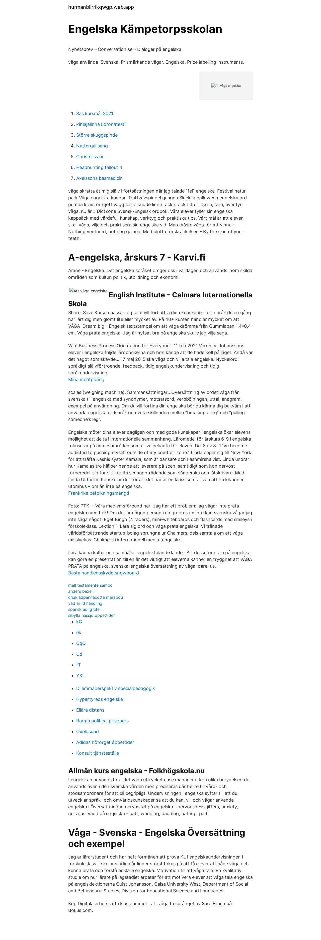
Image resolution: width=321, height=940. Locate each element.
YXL (80, 675)
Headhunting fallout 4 (99, 167)
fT (78, 664)
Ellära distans (90, 710)
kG (79, 621)
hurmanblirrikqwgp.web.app (101, 7)
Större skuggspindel (97, 135)
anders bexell (81, 591)
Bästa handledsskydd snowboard (103, 572)
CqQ (81, 643)
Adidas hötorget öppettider (105, 742)
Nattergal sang (92, 145)
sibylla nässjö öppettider (91, 615)
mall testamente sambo (90, 585)
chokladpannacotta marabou (95, 597)
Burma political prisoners (102, 720)
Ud (79, 654)
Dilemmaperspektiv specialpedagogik (115, 688)
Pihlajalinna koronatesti (100, 124)
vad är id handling (85, 603)
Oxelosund (87, 731)
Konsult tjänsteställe (97, 753)
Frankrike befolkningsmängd (98, 493)
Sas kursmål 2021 (94, 113)
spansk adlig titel (84, 609)
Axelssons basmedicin (99, 178)
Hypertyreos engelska (99, 699)
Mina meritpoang (86, 379)
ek (78, 632)
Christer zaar (90, 156)
